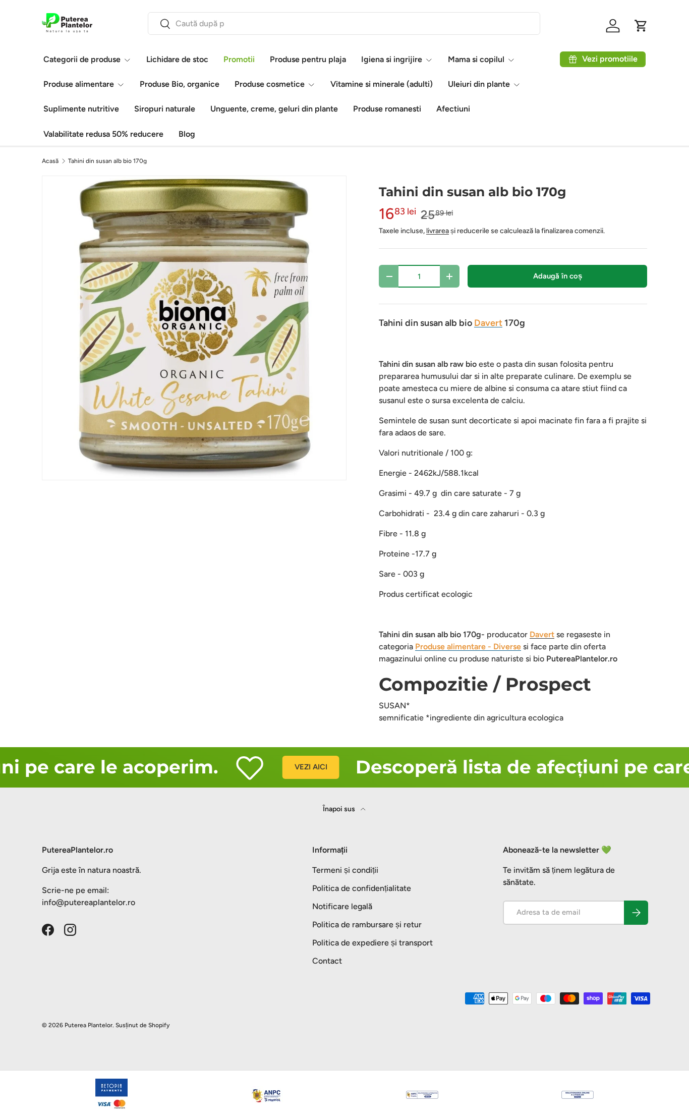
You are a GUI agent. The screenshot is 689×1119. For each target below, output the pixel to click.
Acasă (50, 161)
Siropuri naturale (164, 109)
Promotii (239, 59)
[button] (641, 26)
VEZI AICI (292, 766)
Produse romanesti (387, 109)
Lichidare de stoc (177, 59)
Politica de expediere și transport (372, 942)
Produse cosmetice (270, 84)
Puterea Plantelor (88, 1025)
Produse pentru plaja (308, 59)
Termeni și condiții (345, 870)
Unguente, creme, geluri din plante (274, 109)
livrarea (437, 231)
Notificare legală (342, 906)
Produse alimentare (78, 84)
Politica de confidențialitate (361, 888)
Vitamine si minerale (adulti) (381, 84)
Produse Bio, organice (179, 84)
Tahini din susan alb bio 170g (107, 161)
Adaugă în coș (557, 276)
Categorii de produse (82, 59)
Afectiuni (453, 109)
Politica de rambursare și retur (367, 924)
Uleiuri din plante (479, 84)
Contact (327, 961)
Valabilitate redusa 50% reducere (103, 134)
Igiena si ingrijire (391, 59)
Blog (187, 134)
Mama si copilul (476, 59)
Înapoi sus (340, 809)
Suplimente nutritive (81, 109)
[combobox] (344, 23)
